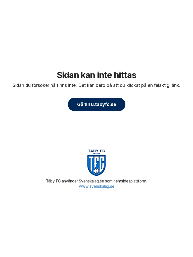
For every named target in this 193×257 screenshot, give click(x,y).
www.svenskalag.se (96, 186)
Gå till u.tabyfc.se (96, 104)
